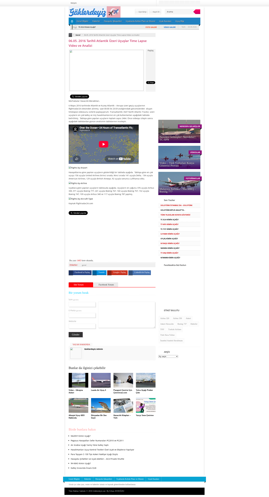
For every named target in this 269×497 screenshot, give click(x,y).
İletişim (74, 3)
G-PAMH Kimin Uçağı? (170, 234)
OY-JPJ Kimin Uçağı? (169, 238)
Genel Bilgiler (82, 21)
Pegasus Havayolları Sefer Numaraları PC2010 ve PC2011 (97, 440)
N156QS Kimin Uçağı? (170, 243)
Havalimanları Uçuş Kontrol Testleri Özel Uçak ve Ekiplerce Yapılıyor (102, 449)
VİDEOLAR (195, 152)
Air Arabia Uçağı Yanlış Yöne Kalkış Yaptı (90, 445)
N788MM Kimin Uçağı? (170, 257)
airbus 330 (177, 318)
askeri (188, 318)
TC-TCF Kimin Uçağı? (169, 229)
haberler (194, 324)
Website (72, 321)
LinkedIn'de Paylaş (141, 272)
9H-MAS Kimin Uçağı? (81, 463)
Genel (78, 35)
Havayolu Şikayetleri (113, 21)
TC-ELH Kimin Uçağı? (87, 27)
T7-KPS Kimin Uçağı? (169, 224)
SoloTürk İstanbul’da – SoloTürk (176, 205)
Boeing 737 (182, 324)
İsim (73, 299)
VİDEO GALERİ (170, 27)
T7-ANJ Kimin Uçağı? (169, 253)
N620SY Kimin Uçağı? (81, 436)
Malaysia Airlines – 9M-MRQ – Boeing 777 (177, 190)
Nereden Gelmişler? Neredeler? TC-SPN (177, 138)
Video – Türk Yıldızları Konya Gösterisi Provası (176, 164)
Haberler (96, 21)
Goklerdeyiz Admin (93, 349)
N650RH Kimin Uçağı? (170, 248)
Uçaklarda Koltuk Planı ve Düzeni (140, 21)
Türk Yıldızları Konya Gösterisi (175, 215)
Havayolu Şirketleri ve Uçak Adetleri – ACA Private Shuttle (97, 459)
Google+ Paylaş (119, 272)
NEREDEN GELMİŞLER (190, 126)
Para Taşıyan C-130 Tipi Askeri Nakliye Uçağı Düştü (94, 454)
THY (162, 329)
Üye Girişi (142, 11)
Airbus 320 (164, 318)
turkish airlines (174, 329)
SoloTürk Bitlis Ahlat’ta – (173, 210)
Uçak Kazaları (165, 21)
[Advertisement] (54, 48)
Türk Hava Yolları (167, 335)
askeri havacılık (167, 324)
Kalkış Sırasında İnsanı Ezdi (83, 468)
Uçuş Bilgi (179, 21)
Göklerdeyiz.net (99, 491)
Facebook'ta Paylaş (82, 272)
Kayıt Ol (155, 11)
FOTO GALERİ (151, 27)
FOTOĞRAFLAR (193, 178)
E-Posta (75, 310)
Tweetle (101, 272)
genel (84, 265)
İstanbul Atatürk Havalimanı (171, 341)
